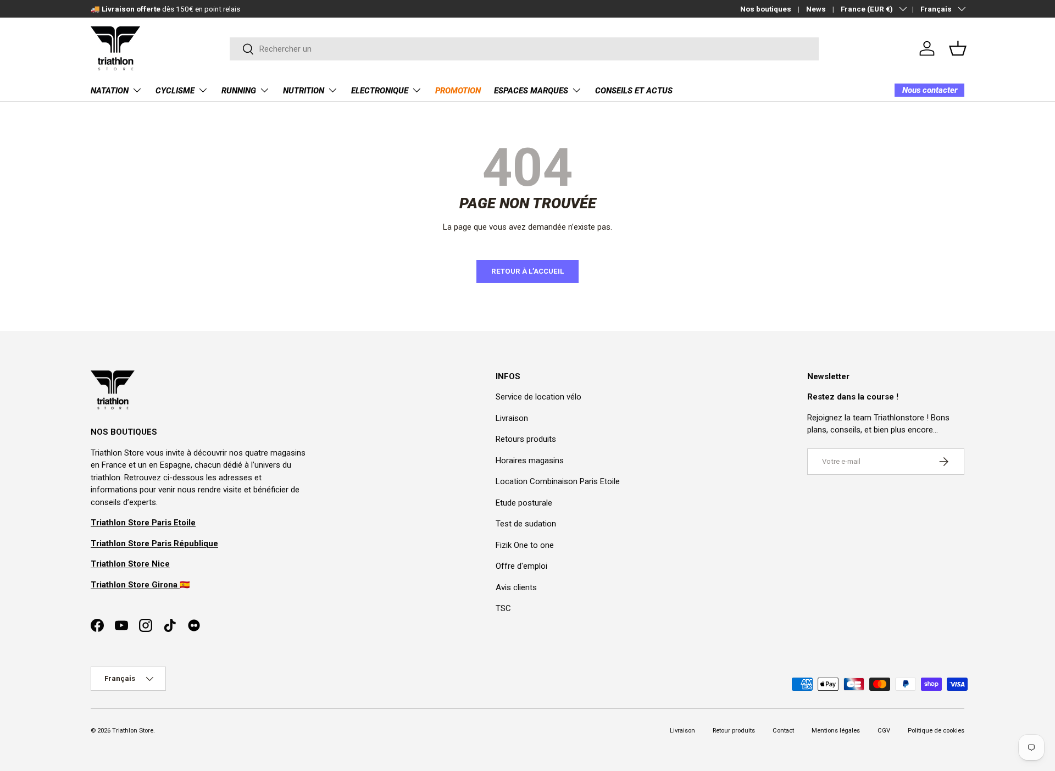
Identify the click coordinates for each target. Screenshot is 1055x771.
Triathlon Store (132, 730)
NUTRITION (303, 91)
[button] (958, 48)
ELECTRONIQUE (379, 91)
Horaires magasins (530, 460)
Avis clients (516, 587)
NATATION (110, 91)
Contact (783, 730)
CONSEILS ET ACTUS (634, 91)
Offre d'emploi (521, 566)
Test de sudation (526, 524)
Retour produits (734, 730)
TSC (503, 608)
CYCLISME (175, 91)
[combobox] (524, 48)
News (816, 8)
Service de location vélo (538, 397)
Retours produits (526, 439)
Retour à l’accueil (527, 271)
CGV (884, 730)
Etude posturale (524, 503)
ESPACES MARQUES (531, 91)
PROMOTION (458, 91)
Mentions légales (836, 730)
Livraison (512, 418)
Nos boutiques (765, 8)
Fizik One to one (525, 545)
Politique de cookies (936, 730)
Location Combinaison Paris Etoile (558, 481)
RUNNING (238, 91)
